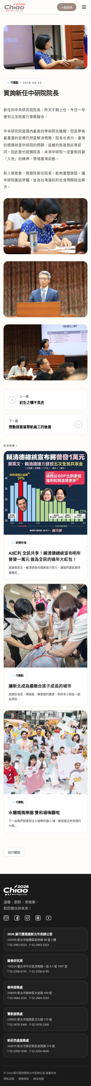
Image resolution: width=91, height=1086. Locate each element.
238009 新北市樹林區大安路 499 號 (29, 993)
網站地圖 (38, 1079)
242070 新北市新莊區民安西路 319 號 (31, 1046)
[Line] (6, 918)
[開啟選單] (84, 7)
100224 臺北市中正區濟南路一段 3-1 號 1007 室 (37, 966)
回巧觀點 (14, 852)
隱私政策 (9, 1079)
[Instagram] (27, 918)
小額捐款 (66, 7)
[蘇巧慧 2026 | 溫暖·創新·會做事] (20, 7)
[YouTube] (48, 918)
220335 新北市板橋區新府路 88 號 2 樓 (31, 940)
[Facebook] (16, 918)
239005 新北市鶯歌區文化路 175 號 (29, 1019)
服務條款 (23, 1079)
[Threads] (38, 918)
